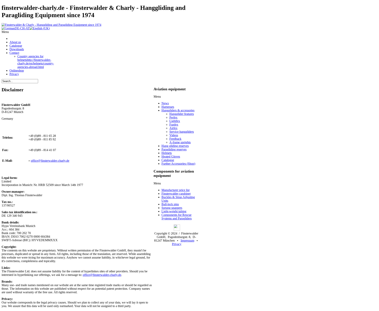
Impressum (187, 240)
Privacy (176, 244)
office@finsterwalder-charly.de (50, 160)
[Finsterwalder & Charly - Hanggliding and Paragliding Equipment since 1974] (51, 24)
